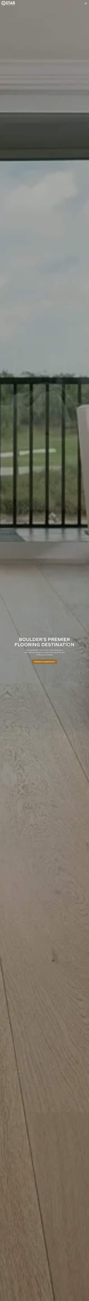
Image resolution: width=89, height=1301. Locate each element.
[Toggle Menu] (86, 3)
